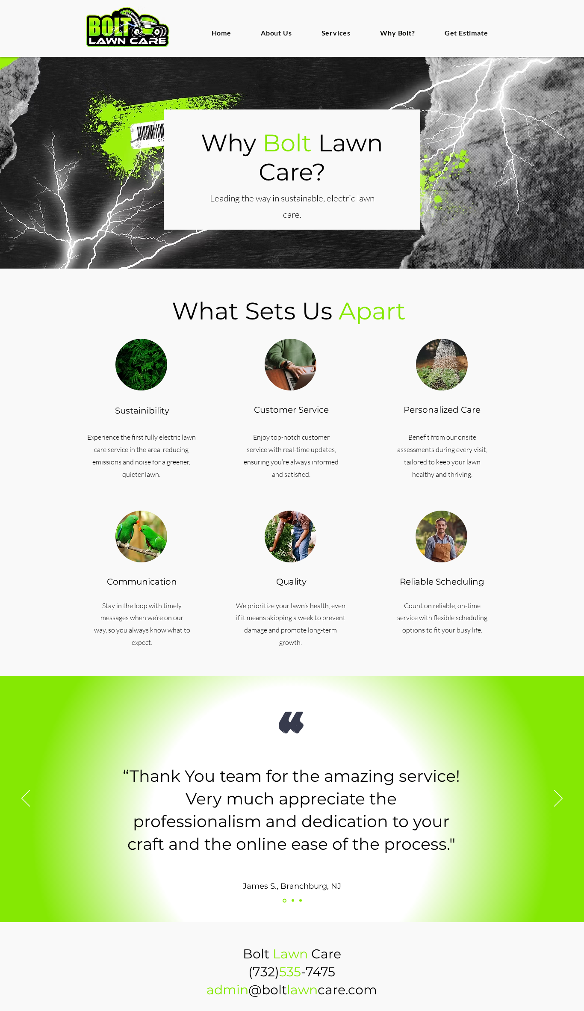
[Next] (558, 799)
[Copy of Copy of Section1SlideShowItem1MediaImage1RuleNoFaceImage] (300, 900)
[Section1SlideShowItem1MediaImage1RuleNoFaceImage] (284, 900)
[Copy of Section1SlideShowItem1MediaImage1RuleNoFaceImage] (292, 900)
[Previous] (25, 799)
